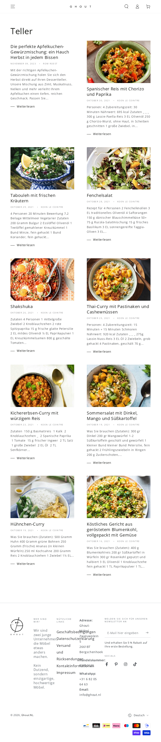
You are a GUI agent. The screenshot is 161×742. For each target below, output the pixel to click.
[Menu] (12, 6)
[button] (126, 6)
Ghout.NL (27, 715)
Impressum (66, 672)
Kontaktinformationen (75, 666)
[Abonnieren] (148, 632)
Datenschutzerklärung (76, 638)
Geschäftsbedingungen (76, 632)
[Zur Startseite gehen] (80, 7)
